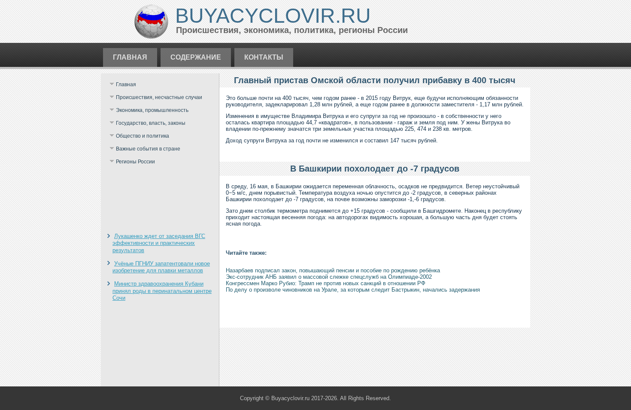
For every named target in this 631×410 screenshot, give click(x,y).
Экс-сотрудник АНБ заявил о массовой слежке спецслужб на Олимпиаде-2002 (329, 277)
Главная (130, 57)
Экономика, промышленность (152, 110)
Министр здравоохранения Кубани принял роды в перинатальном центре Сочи (162, 290)
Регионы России (135, 162)
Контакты (263, 57)
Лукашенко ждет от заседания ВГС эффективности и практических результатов (158, 243)
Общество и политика (142, 136)
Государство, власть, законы (150, 123)
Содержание (195, 57)
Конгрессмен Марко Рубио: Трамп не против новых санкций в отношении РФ (325, 283)
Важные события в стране (148, 149)
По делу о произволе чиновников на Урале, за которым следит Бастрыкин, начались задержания (353, 289)
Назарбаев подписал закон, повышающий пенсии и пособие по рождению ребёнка (333, 270)
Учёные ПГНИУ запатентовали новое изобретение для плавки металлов (161, 267)
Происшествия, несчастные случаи (159, 97)
